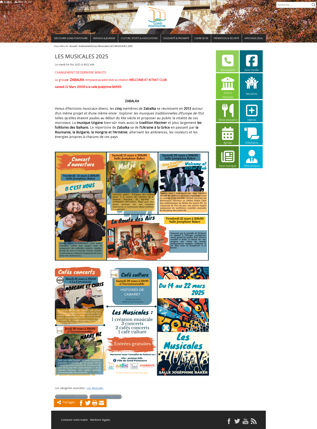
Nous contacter (228, 70)
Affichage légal (254, 38)
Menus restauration (227, 120)
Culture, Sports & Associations (139, 38)
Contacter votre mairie (74, 419)
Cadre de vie (201, 38)
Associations (251, 93)
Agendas (228, 143)
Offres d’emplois (252, 166)
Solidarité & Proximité (176, 38)
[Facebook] (81, 406)
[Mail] (101, 406)
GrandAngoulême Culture (106, 397)
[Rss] (254, 423)
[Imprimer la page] (95, 406)
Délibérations (251, 143)
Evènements (86, 46)
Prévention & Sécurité (226, 38)
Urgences (251, 120)
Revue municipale (227, 166)
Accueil (7, 1)
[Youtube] (245, 423)
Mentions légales (100, 419)
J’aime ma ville (252, 70)
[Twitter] (88, 406)
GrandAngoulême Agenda (71, 397)
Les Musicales (101, 46)
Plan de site (24, 1)
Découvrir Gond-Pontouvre (71, 38)
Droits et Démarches (227, 93)
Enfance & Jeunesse (104, 38)
